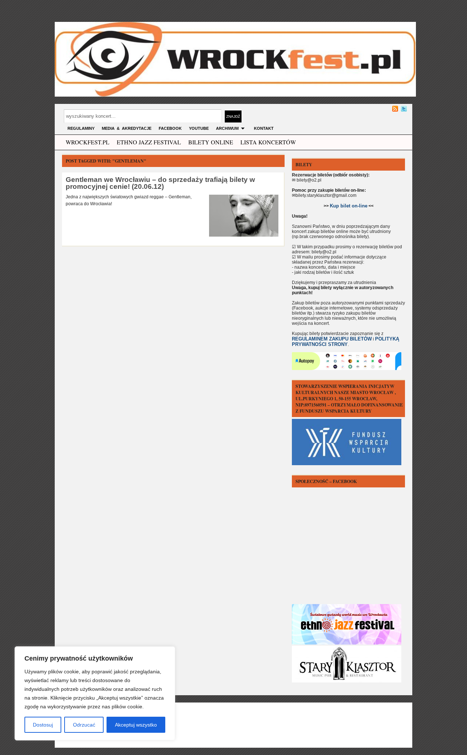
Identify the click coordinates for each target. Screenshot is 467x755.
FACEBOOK (170, 128)
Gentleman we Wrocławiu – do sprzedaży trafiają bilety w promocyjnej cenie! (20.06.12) (160, 183)
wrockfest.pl (87, 142)
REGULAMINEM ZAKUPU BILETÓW (332, 339)
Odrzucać (84, 725)
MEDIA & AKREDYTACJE (126, 128)
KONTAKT (264, 128)
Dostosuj (43, 725)
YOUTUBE (199, 128)
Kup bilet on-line (348, 206)
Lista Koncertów (268, 142)
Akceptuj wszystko (136, 725)
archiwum (227, 128)
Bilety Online (210, 142)
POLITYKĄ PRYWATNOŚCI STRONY (345, 341)
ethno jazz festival (149, 142)
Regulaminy (80, 128)
